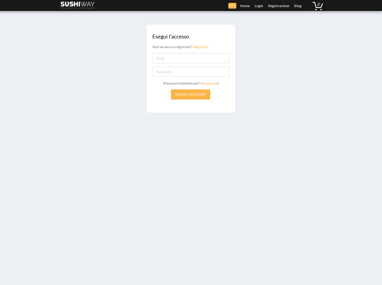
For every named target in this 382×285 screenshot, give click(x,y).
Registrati (200, 47)
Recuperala (209, 83)
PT (231, 6)
